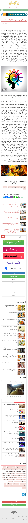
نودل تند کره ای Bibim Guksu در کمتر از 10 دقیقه (9, 320)
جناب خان (8, 467)
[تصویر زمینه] (13, 263)
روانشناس (5, 187)
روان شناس (14, 187)
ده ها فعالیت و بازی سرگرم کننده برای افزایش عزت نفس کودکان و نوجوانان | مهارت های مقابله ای (10, 328)
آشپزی (13, 295)
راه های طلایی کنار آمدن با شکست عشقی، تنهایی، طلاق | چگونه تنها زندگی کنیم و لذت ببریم (11, 231)
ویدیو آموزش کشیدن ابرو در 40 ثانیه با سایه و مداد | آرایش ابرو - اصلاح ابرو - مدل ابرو (11, 455)
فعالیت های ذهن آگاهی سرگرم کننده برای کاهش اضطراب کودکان (10, 205)
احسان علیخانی (22, 473)
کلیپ (20, 467)
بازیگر (17, 467)
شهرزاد (15, 477)
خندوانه (13, 467)
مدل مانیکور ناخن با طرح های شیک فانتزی (9, 362)
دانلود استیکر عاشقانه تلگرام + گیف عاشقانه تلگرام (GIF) (10, 426)
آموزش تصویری (12, 471)
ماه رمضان (11, 477)
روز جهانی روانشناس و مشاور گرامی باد (16, 20)
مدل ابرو (13, 286)
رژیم (14, 483)
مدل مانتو (13, 289)
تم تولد (13, 282)
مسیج (4, 477)
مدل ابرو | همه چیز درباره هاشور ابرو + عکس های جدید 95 (11, 405)
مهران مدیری (17, 485)
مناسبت (24, 189)
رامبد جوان (9, 473)
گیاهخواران (13, 479)
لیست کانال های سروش (13, 273)
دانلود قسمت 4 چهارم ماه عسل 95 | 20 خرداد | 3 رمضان (11, 443)
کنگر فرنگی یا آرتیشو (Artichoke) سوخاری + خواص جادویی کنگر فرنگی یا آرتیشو (10, 307)
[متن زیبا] (13, 249)
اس (5, 483)
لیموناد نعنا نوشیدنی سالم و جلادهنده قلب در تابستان (9, 341)
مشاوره (19, 187)
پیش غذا (15, 481)
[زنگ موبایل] (13, 256)
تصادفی (7, 401)
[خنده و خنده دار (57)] (13, 387)
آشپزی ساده (23, 479)
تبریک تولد (13, 279)
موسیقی (23, 471)
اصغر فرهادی (9, 483)
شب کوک (17, 479)
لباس (4, 475)
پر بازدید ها (19, 401)
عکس (7, 471)
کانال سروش (14, 502)
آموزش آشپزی (22, 483)
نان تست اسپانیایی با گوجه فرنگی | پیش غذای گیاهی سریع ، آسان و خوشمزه (9, 334)
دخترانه (8, 479)
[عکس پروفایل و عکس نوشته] (13, 242)
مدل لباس (14, 292)
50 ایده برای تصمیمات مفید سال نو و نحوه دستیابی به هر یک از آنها (10, 211)
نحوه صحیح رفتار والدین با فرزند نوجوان (11, 217)
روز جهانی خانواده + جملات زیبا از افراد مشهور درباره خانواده (11, 421)
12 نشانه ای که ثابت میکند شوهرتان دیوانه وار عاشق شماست (10, 224)
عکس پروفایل (13, 276)
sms (4, 479)
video (24, 467)
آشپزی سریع (10, 481)
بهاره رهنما (7, 485)
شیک (24, 477)
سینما (5, 467)
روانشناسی (4, 23)
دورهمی (15, 469)
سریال (17, 473)
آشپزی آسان (20, 475)
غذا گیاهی (23, 481)
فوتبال (24, 488)
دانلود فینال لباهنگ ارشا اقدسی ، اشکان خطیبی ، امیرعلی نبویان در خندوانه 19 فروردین (11, 433)
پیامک (18, 483)
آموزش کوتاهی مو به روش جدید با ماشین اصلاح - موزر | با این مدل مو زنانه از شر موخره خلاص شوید (11, 449)
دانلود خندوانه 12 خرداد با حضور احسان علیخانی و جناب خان (11, 437)
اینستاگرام (8, 475)
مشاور (9, 187)
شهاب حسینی (18, 471)
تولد (7, 477)
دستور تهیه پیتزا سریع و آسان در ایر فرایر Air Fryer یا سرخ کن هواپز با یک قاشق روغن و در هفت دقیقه (10, 356)
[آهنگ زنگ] (13, 268)
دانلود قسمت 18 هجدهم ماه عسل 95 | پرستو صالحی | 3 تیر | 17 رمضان (11, 415)
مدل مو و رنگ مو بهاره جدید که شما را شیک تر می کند (10, 369)
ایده (19, 481)
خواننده (19, 469)
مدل (24, 475)
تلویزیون (23, 469)
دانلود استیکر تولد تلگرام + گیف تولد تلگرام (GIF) (12, 410)
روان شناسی (23, 187)
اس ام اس (20, 477)
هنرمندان (11, 485)
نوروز (14, 473)
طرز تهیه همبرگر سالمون (12, 312)
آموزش (11, 469)
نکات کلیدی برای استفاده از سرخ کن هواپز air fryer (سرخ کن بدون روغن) (10, 348)
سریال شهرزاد (13, 475)
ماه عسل (4, 473)
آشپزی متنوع (23, 485)
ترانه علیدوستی (5, 469)
